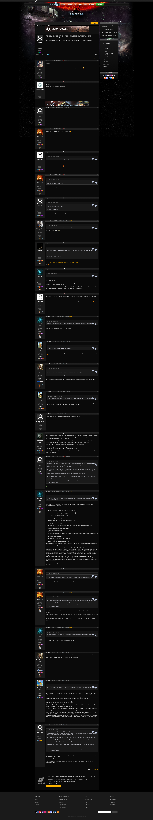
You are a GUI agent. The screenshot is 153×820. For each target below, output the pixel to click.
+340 (40, 378)
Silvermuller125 (40, 89)
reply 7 (56, 225)
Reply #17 (48, 433)
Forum (80, 4)
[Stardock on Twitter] (104, 75)
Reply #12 (48, 316)
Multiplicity (37, 804)
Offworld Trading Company (64, 805)
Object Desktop (38, 796)
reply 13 (61, 368)
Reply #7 (47, 198)
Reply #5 (47, 152)
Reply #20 (48, 568)
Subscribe (115, 812)
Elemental (61, 797)
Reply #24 (48, 680)
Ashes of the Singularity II (63, 796)
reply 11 (58, 321)
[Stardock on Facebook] (106, 75)
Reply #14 (48, 363)
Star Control (61, 802)
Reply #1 (47, 60)
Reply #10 (48, 269)
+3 (40, 428)
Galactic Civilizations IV (63, 799)
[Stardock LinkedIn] (111, 78)
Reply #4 (47, 128)
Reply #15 (49, 391)
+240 (40, 284)
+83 (40, 356)
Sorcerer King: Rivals (63, 809)
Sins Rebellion (50, 33)
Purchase (100, 4)
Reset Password (112, 802)
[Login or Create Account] (113, 1)
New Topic (94, 23)
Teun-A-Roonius (40, 228)
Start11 (36, 799)
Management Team (88, 799)
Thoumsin (39, 687)
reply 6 (57, 202)
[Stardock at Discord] (107, 78)
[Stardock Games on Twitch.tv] (110, 75)
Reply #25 (48, 724)
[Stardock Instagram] (112, 75)
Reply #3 (47, 107)
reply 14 (60, 396)
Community (50, 0)
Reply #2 (47, 81)
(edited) (70, 174)
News (55, 0)
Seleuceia (39, 276)
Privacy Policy (69, 818)
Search (45, 25)
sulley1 (40, 250)
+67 (40, 122)
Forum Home (39, 25)
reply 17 (57, 461)
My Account (112, 797)
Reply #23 (48, 652)
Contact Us (87, 807)
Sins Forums (62, 37)
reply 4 (57, 156)
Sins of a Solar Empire (43, 33)
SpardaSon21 (39, 115)
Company (87, 794)
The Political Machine (63, 804)
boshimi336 (40, 159)
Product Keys (112, 801)
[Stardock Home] (36, 1)
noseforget (40, 732)
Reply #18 (48, 456)
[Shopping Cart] (115, 1)
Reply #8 (47, 220)
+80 (40, 695)
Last (97, 58)
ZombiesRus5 (39, 371)
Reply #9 (47, 243)
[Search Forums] (117, 1)
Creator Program (88, 805)
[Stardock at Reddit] (105, 78)
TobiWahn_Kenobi (40, 349)
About (86, 796)
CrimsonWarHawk (40, 421)
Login (49, 25)
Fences (36, 801)
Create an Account (113, 799)
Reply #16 (49, 413)
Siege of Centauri (62, 807)
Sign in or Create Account (54, 786)
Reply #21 (48, 592)
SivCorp (40, 68)
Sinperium (40, 136)
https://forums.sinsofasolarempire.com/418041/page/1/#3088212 (64, 262)
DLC (75, 4)
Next (95, 58)
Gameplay (63, 4)
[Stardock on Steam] (114, 75)
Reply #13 (49, 341)
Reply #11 (48, 293)
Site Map (84, 818)
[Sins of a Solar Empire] (76, 12)
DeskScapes (37, 802)
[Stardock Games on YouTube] (108, 75)
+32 (40, 448)
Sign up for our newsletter (90, 812)
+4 (39, 738)
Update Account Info (113, 804)
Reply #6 (47, 174)
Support (61, 0)
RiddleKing (40, 440)
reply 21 (57, 632)
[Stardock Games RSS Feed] (113, 78)
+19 (40, 213)
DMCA (81, 818)
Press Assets (87, 804)
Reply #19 (48, 491)
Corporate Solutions (38, 797)
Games (45, 0)
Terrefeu (40, 42)
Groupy (36, 805)
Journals (70, 4)
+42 (40, 75)
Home (37, 33)
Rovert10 (40, 205)
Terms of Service (75, 818)
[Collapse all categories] (117, 41)
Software (40, 0)
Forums (86, 809)
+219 (40, 142)
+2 (39, 50)
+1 (39, 96)
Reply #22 (48, 627)
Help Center (112, 796)
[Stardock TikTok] (109, 78)
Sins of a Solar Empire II (63, 801)
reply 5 (57, 179)
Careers (86, 801)
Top (97, 60)
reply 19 (57, 685)
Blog (58, 0)
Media (85, 4)
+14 (40, 258)
